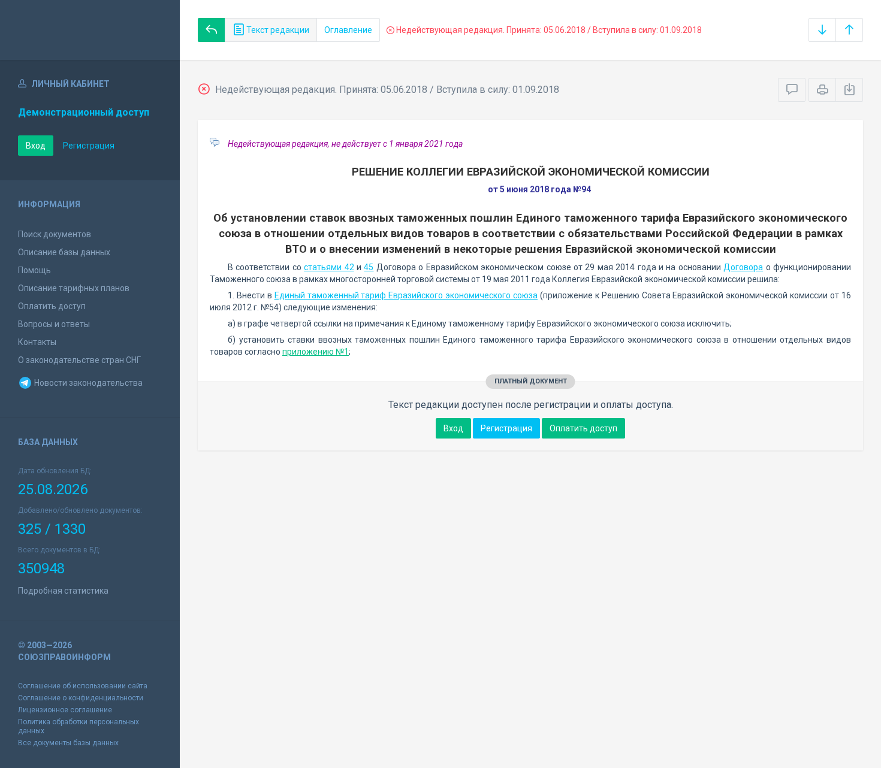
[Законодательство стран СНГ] (90, 30)
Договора (743, 267)
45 (368, 267)
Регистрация (88, 145)
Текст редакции (277, 30)
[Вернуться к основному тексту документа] (211, 30)
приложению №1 (315, 351)
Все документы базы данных (68, 743)
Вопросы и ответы (54, 324)
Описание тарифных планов (73, 288)
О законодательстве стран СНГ (79, 360)
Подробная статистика (63, 590)
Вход (36, 145)
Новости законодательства (87, 383)
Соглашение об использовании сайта (82, 686)
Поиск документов (54, 234)
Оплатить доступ (52, 306)
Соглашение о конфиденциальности (80, 698)
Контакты (37, 342)
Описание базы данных (64, 252)
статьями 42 (329, 267)
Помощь (34, 270)
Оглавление (348, 30)
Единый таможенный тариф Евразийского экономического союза (406, 295)
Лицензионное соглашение (65, 710)
